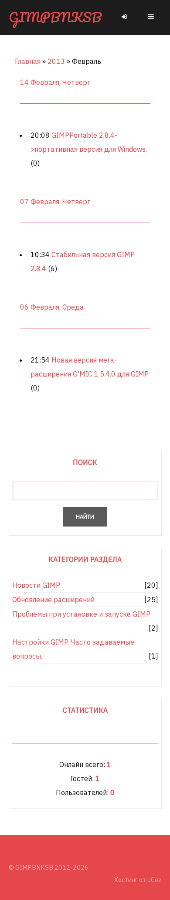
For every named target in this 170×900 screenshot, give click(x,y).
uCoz (154, 880)
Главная (28, 61)
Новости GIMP (36, 585)
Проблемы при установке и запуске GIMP (81, 614)
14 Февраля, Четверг (55, 82)
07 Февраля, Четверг (55, 201)
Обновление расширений (53, 599)
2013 (56, 61)
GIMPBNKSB (55, 17)
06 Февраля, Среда (52, 307)
